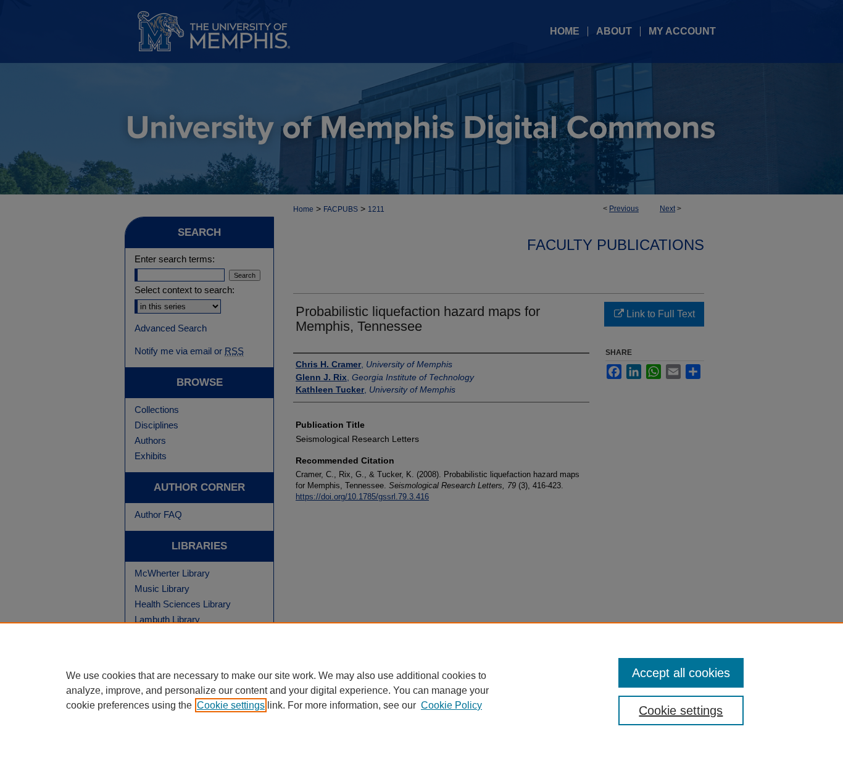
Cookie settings (231, 705)
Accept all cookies (681, 673)
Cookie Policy (451, 705)
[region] (421, 690)
